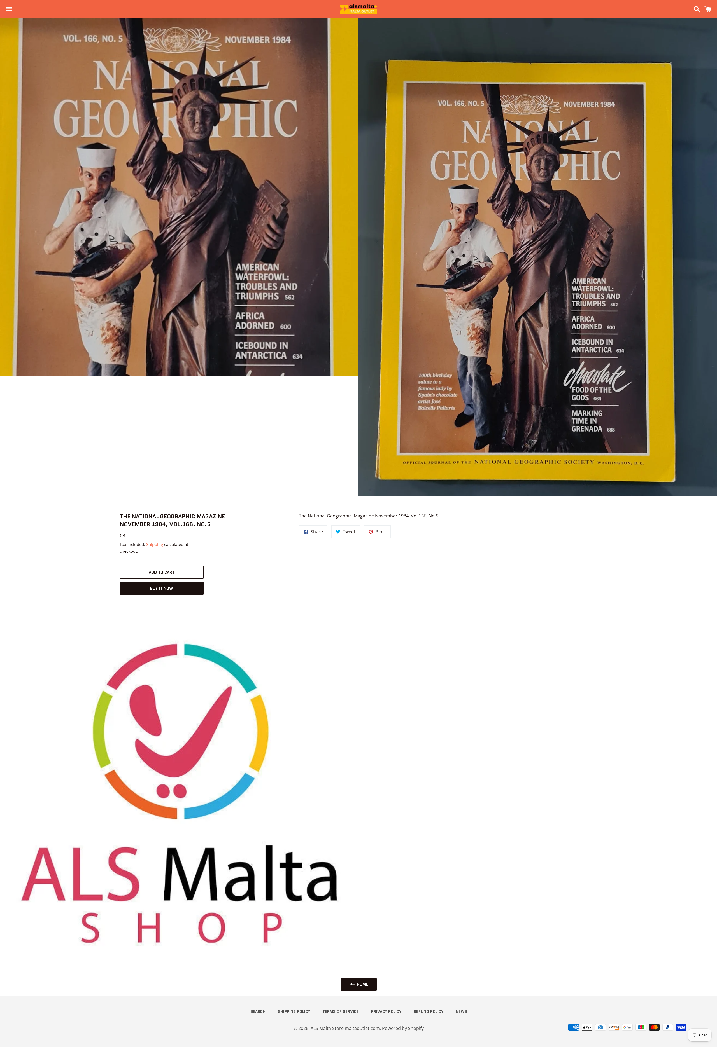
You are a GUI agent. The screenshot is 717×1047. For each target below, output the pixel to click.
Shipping (154, 544)
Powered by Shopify (403, 1028)
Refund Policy (428, 1011)
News (461, 1011)
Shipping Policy (294, 1011)
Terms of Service (340, 1011)
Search (258, 1011)
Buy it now (161, 588)
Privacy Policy (386, 1011)
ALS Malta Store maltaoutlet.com (345, 1028)
